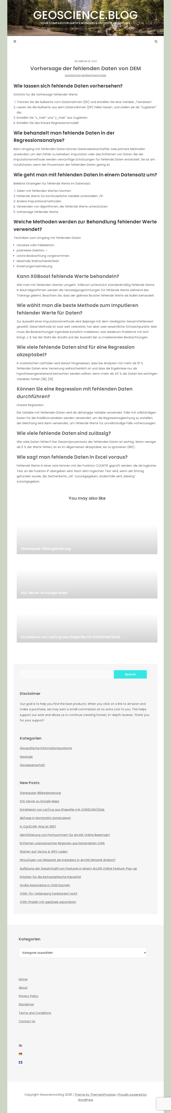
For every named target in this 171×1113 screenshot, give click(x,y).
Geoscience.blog (85, 16)
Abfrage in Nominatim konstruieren (45, 818)
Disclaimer (26, 1004)
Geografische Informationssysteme (85, 75)
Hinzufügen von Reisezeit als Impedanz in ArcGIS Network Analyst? (68, 860)
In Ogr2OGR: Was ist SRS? (38, 826)
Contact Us (27, 1021)
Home (23, 979)
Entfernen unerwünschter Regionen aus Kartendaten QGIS (62, 843)
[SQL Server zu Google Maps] (87, 578)
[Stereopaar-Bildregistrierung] (87, 533)
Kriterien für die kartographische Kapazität (50, 877)
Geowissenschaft (32, 765)
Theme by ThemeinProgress (95, 1095)
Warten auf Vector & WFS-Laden (44, 851)
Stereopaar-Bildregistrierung (40, 793)
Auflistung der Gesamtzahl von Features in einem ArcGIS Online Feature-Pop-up (78, 868)
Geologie (26, 757)
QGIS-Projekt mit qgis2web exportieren (48, 902)
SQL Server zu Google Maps (39, 801)
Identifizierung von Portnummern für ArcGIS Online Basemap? (65, 835)
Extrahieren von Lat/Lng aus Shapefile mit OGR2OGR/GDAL (62, 809)
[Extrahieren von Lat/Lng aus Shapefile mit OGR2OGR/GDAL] (87, 622)
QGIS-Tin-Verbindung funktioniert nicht (48, 893)
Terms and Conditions (35, 1013)
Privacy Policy (28, 996)
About (23, 988)
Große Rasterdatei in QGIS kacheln (45, 885)
